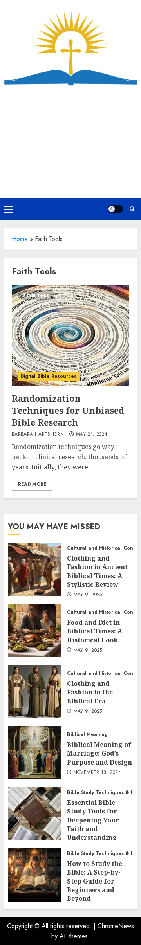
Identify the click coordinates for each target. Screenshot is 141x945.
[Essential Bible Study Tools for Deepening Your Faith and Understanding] (34, 813)
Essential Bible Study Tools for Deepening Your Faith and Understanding (93, 820)
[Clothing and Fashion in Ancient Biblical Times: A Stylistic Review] (34, 569)
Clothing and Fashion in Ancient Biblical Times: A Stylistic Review (97, 571)
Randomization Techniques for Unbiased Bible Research (68, 410)
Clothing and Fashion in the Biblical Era (90, 692)
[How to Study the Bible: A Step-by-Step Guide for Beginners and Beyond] (34, 875)
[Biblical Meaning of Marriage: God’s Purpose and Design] (34, 752)
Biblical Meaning (87, 734)
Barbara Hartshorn (38, 434)
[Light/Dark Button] (115, 209)
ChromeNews (116, 926)
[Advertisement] (70, 141)
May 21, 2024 (91, 434)
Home (20, 238)
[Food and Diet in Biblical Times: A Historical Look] (34, 630)
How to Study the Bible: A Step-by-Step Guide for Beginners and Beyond (94, 881)
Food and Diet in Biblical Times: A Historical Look (94, 631)
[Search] (132, 208)
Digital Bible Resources (48, 376)
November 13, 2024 (97, 773)
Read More (32, 484)
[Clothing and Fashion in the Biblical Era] (34, 691)
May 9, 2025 (88, 595)
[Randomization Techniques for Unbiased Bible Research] (70, 335)
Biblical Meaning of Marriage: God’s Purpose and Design (99, 753)
